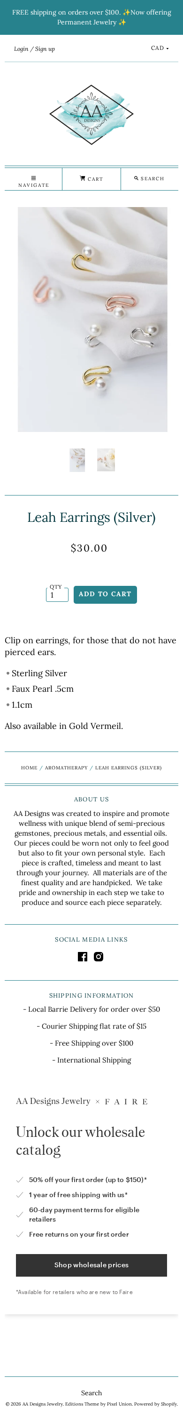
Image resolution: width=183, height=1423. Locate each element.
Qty (56, 586)
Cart (94, 179)
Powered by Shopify (155, 1404)
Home (29, 768)
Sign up (45, 48)
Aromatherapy (66, 768)
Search (91, 1393)
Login (21, 48)
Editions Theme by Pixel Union (98, 1404)
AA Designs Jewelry (43, 1404)
